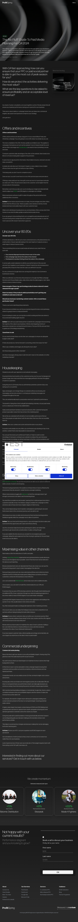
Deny (16, 476)
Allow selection (39, 476)
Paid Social (24, 892)
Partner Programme (64, 894)
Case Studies (6, 892)
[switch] (30, 469)
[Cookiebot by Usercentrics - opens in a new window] (65, 445)
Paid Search (24, 890)
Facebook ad (23, 147)
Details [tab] (39, 449)
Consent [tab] (16, 449)
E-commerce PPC (45, 890)
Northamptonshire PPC (46, 894)
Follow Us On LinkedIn (8, 899)
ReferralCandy (20, 581)
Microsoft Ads (25, 897)
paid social (25, 494)
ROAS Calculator (64, 890)
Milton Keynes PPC (45, 892)
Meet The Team (6, 894)
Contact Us (5, 890)
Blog (60, 892)
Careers (4, 897)
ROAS (15, 191)
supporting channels (13, 557)
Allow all (61, 476)
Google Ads (24, 894)
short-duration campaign (9, 481)
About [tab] (62, 449)
